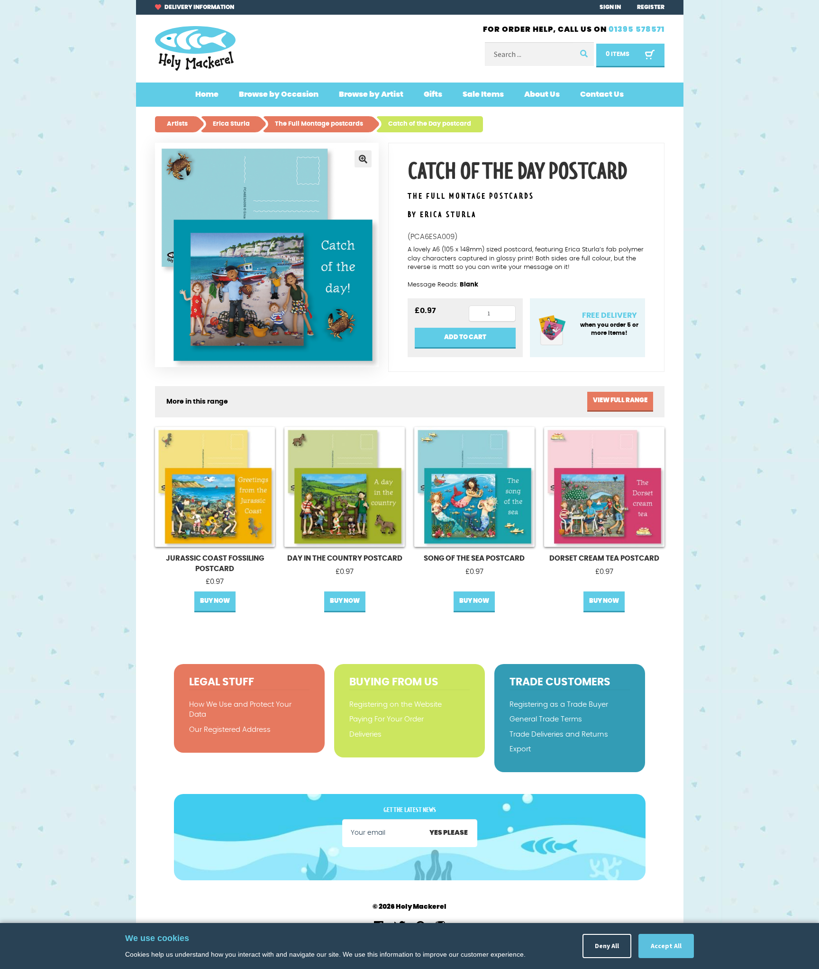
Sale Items (483, 94)
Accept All (666, 945)
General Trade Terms (546, 719)
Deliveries (365, 734)
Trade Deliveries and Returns (559, 734)
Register (650, 7)
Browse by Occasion (278, 94)
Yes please (448, 833)
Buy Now (215, 601)
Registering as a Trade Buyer (559, 704)
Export (520, 749)
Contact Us (602, 94)
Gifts (433, 94)
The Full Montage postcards (471, 197)
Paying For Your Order (386, 719)
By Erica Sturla (442, 215)
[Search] (583, 54)
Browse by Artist (371, 94)
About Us (542, 94)
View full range (620, 400)
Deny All (607, 945)
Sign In (610, 7)
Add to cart (465, 337)
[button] (363, 158)
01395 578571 (636, 29)
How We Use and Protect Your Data (240, 709)
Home (206, 94)
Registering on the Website (395, 704)
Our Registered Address (230, 729)
